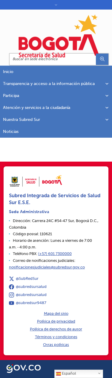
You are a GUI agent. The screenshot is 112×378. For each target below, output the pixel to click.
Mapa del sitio (56, 314)
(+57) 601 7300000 (55, 254)
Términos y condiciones (56, 337)
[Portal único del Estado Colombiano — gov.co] (23, 367)
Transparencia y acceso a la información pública (49, 84)
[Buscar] (102, 59)
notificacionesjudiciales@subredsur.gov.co (47, 267)
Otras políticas (56, 345)
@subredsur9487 (31, 303)
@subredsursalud (31, 287)
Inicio (8, 72)
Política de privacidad (56, 322)
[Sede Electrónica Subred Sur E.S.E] (59, 36)
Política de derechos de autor (56, 329)
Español (68, 374)
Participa (11, 96)
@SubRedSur (27, 279)
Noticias (11, 132)
